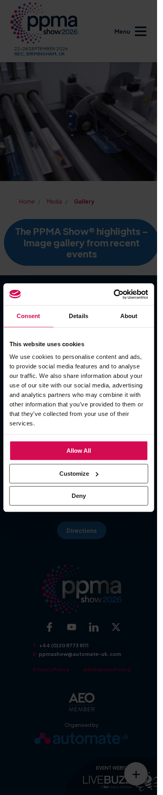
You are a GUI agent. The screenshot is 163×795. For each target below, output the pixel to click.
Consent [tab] (28, 316)
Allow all (78, 450)
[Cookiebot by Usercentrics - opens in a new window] (113, 294)
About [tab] (129, 316)
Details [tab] (78, 316)
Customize (74, 473)
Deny (79, 495)
